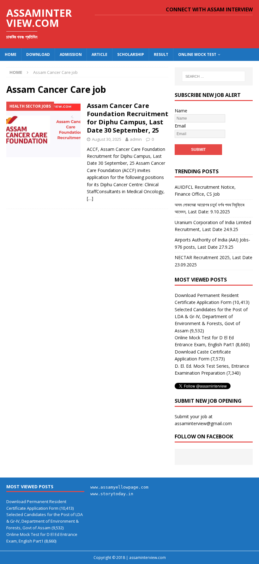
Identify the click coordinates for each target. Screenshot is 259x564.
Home (10, 54)
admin (136, 139)
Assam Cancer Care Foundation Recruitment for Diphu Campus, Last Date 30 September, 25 (127, 117)
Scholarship (130, 54)
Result (161, 54)
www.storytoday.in (111, 493)
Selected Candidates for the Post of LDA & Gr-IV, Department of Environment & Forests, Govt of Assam (44, 521)
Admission (71, 54)
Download (38, 54)
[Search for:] (213, 76)
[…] (90, 198)
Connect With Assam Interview (209, 9)
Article (99, 54)
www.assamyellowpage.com (119, 487)
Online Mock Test (197, 54)
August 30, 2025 (106, 139)
